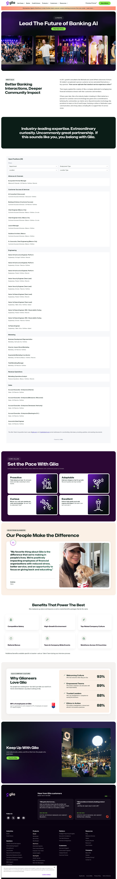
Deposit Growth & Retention (13, 852)
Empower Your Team (38, 850)
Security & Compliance (65, 836)
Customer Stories (63, 855)
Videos (87, 838)
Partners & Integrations (65, 840)
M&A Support (9, 862)
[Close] (54, 867)
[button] (21, 3)
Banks (28, 3)
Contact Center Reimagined (13, 843)
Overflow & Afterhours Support (14, 857)
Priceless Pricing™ (90, 857)
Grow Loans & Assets (38, 848)
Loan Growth (9, 850)
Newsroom (88, 843)
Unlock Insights (36, 853)
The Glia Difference (64, 838)
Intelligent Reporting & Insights (67, 833)
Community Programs (65, 850)
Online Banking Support (12, 846)
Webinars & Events (90, 836)
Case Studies (89, 845)
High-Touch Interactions (39, 860)
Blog (87, 833)
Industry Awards (90, 840)
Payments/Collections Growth (14, 855)
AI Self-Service (36, 858)
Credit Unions (36, 3)
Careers (88, 855)
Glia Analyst (36, 841)
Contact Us (88, 859)
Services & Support (64, 848)
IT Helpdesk (9, 864)
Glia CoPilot (36, 838)
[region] (29, 872)
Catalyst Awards (63, 852)
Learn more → (90, 8)
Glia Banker (36, 836)
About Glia (88, 852)
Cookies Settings (46, 874)
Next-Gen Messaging (38, 862)
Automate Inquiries (38, 846)
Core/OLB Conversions (12, 859)
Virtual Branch (10, 848)
